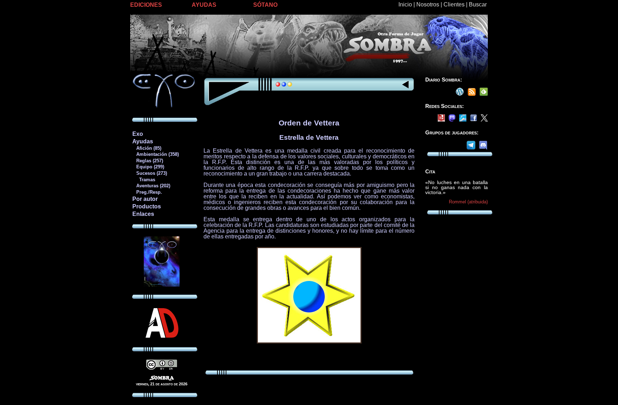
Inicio (405, 4)
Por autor (145, 199)
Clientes (454, 4)
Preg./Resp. (147, 192)
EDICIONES (146, 5)
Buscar (478, 4)
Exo (137, 134)
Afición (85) (146, 148)
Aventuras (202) (151, 185)
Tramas (143, 179)
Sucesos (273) (149, 173)
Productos (146, 206)
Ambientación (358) (155, 154)
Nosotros (427, 4)
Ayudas (142, 141)
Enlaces (143, 214)
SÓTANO (265, 5)
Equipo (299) (148, 166)
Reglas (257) (147, 160)
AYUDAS (204, 5)
